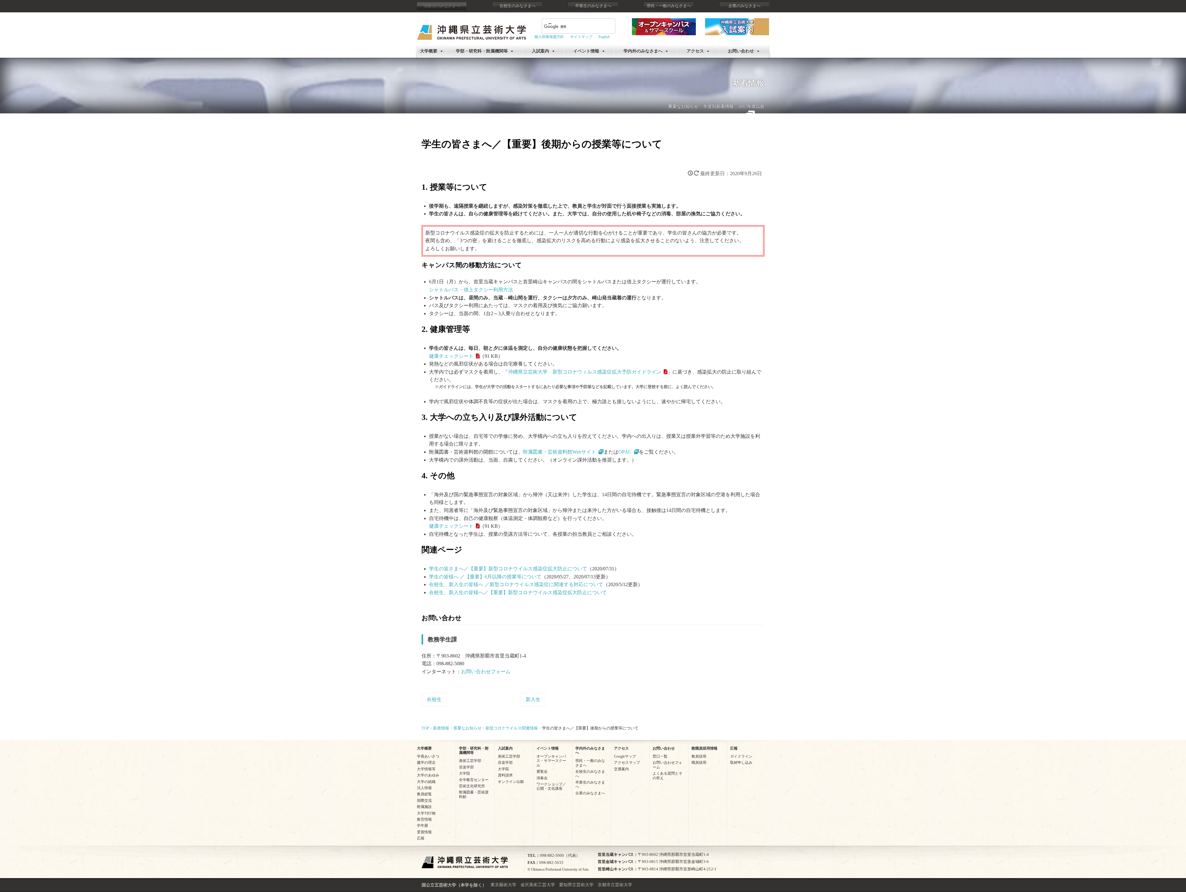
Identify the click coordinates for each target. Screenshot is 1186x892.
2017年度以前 (751, 106)
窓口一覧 (660, 756)
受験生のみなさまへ (442, 6)
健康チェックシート (451, 356)
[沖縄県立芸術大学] (471, 28)
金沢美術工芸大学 (537, 884)
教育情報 (424, 819)
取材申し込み (741, 762)
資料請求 (505, 775)
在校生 (434, 699)
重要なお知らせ (683, 106)
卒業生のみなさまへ (593, 6)
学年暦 (422, 825)
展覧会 (542, 771)
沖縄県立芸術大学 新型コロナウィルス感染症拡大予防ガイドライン (584, 371)
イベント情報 (586, 51)
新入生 (533, 699)
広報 (420, 838)
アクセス (695, 51)
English (604, 37)
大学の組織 (426, 782)
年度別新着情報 (718, 106)
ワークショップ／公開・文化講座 (551, 786)
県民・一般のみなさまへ (669, 6)
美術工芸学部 (470, 761)
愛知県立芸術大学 (576, 884)
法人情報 (424, 788)
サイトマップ (581, 37)
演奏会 (542, 778)
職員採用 (699, 762)
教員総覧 (424, 794)
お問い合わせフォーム (486, 671)
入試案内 (540, 51)
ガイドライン (741, 756)
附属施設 (424, 807)
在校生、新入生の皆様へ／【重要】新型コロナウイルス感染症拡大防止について (518, 592)
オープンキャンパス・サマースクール (551, 760)
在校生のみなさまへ (517, 6)
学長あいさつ (428, 756)
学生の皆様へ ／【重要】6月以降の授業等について (485, 576)
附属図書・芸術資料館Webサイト (559, 451)
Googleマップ (625, 756)
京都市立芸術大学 (615, 884)
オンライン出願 (511, 782)
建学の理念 (426, 762)
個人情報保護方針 (549, 37)
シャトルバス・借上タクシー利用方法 (471, 289)
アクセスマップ (627, 762)
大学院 (464, 773)
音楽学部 (466, 767)
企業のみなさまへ (744, 6)
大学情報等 (426, 769)
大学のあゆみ (428, 775)
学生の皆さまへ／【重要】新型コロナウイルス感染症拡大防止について (508, 568)
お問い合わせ (741, 51)
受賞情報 (424, 832)
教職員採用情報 (704, 748)
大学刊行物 (426, 813)
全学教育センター (474, 780)
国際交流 (424, 800)
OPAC (625, 451)
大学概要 (428, 51)
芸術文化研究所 (472, 786)
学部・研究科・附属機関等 (482, 51)
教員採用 (699, 756)
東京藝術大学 (503, 884)
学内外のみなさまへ (643, 51)
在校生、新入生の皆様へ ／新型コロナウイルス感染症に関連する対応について (516, 584)
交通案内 (621, 769)
